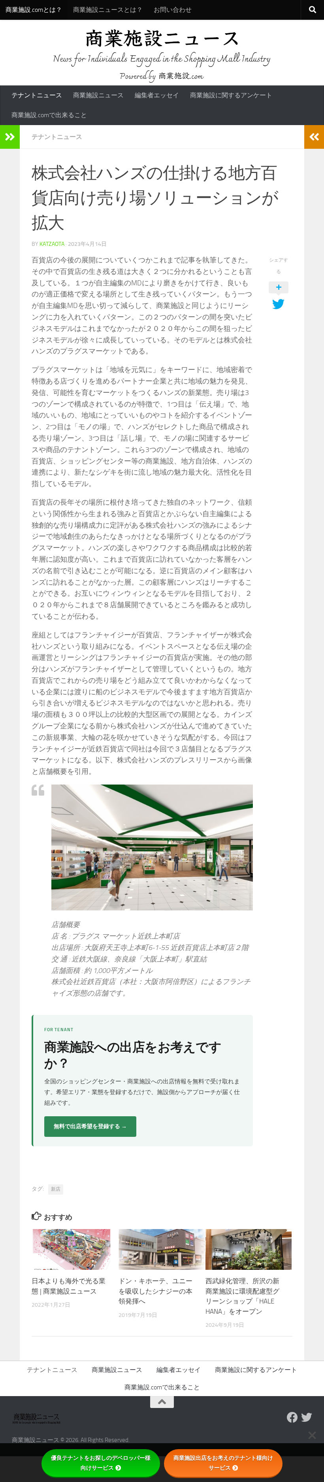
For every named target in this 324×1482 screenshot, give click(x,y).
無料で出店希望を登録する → (90, 1126)
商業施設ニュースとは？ (108, 9)
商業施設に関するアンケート (231, 95)
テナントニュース (36, 95)
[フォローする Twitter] (306, 1417)
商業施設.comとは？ (34, 9)
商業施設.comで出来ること (49, 115)
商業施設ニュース (98, 95)
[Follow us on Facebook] (292, 1417)
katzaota (52, 244)
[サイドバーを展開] (10, 137)
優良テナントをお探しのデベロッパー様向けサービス (101, 1462)
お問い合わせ (173, 9)
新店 (55, 1189)
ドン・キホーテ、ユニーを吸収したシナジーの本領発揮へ (155, 1291)
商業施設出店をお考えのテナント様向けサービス (223, 1462)
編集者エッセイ (157, 95)
